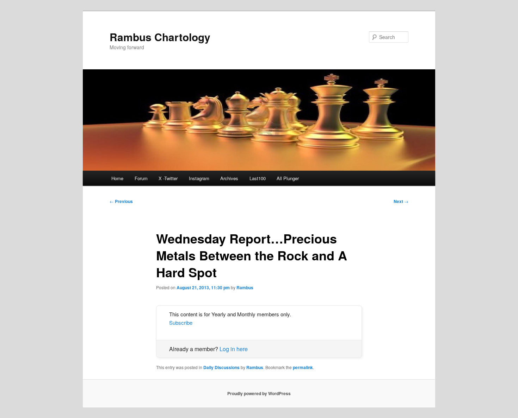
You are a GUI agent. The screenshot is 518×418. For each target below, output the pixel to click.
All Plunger (288, 178)
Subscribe (180, 322)
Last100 (257, 178)
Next (401, 201)
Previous (121, 201)
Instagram (199, 178)
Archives (229, 178)
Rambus (244, 287)
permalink (303, 367)
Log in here (234, 349)
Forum (141, 178)
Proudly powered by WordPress (259, 393)
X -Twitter (168, 178)
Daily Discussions (221, 367)
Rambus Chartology (160, 36)
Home (117, 178)
